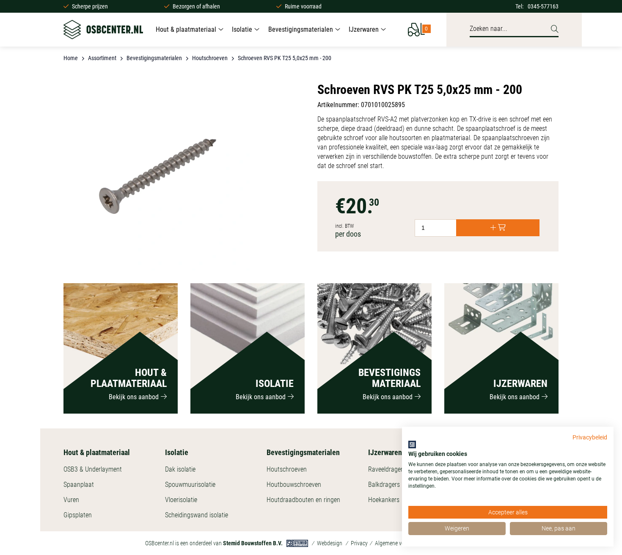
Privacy (359, 543)
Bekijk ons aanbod (134, 397)
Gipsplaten (77, 515)
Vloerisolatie (181, 500)
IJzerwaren (364, 29)
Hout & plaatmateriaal (186, 29)
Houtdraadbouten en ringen (303, 500)
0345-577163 (543, 6)
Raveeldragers (387, 469)
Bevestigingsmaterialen (300, 29)
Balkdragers (384, 484)
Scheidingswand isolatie (196, 515)
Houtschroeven (287, 469)
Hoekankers (383, 500)
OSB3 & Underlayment (92, 469)
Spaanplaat (78, 484)
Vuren (71, 500)
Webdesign (329, 543)
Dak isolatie (180, 469)
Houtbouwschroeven (294, 484)
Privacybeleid (589, 437)
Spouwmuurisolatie (190, 484)
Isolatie (242, 29)
